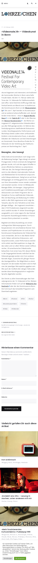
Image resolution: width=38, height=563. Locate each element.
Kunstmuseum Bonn (10, 304)
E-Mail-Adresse (7, 388)
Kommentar (6, 359)
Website (4, 397)
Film (23, 299)
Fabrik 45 (15, 118)
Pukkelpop (22, 537)
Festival (14, 299)
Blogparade (5, 534)
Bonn (5, 299)
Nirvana (15, 537)
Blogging (4, 462)
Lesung (10, 501)
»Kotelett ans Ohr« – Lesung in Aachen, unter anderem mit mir (17, 497)
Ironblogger (17, 462)
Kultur (31, 299)
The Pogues (14, 539)
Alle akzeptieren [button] (20, 558)
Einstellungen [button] (8, 558)
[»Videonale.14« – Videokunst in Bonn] (19, 52)
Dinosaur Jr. (14, 534)
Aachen (4, 501)
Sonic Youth (5, 539)
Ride (34, 537)
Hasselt (4, 537)
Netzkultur (25, 462)
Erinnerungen (22, 534)
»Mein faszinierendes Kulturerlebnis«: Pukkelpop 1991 (16, 530)
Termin (24, 304)
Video (5, 309)
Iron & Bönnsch (9, 459)
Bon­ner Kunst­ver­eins (12, 121)
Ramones (29, 537)
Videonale (15, 309)
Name (4, 379)
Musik (9, 537)
